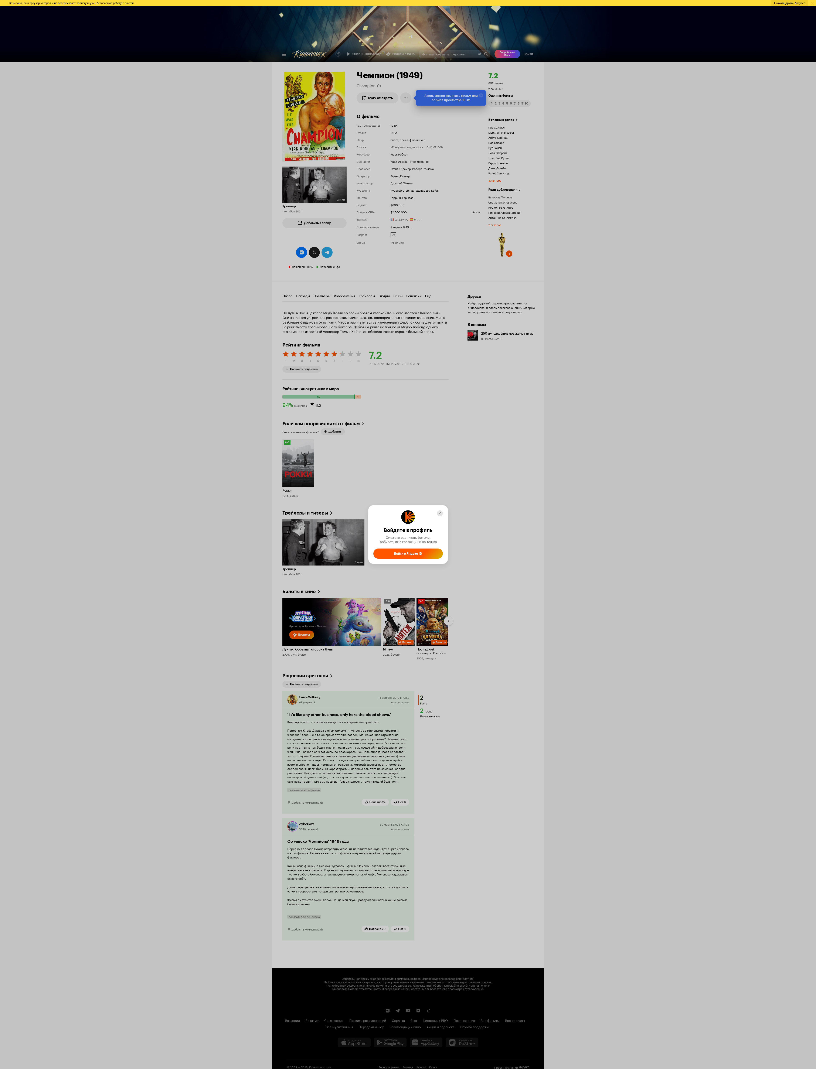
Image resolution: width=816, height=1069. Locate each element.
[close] (440, 513)
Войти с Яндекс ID (408, 554)
